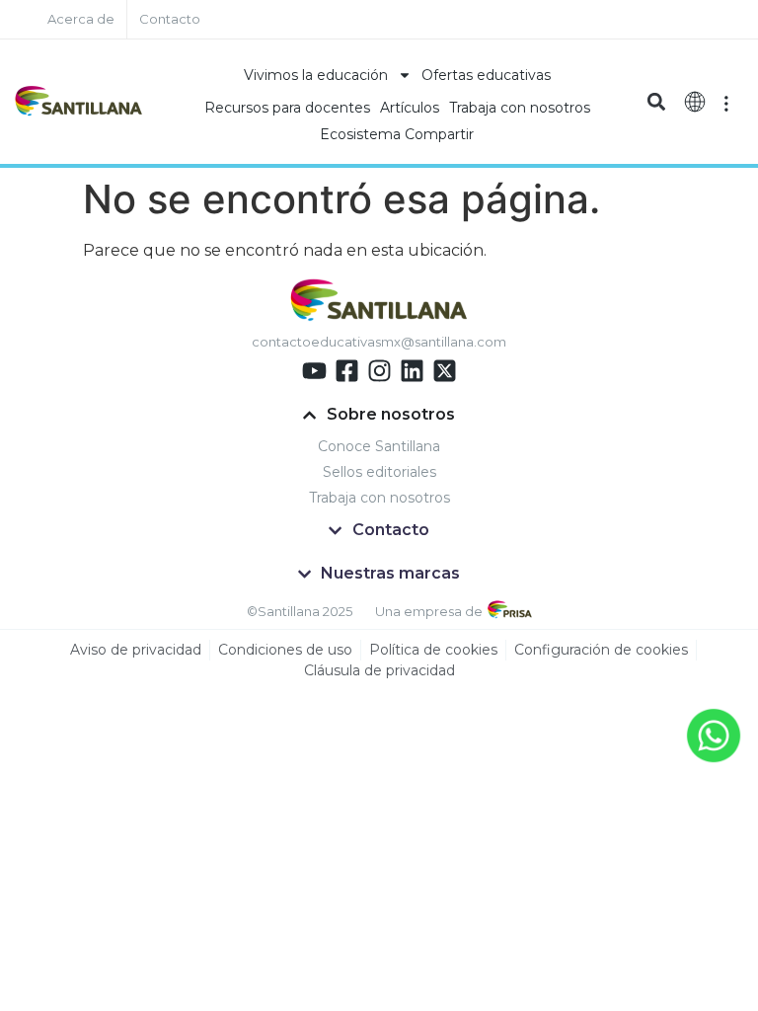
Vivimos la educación (316, 75)
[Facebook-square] (347, 370)
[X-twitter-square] (444, 370)
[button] (657, 102)
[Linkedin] (412, 370)
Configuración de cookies (601, 650)
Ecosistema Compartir (397, 134)
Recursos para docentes (287, 108)
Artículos (409, 108)
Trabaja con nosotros (519, 108)
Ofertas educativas (486, 75)
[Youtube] (314, 370)
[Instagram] (379, 370)
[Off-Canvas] (726, 102)
